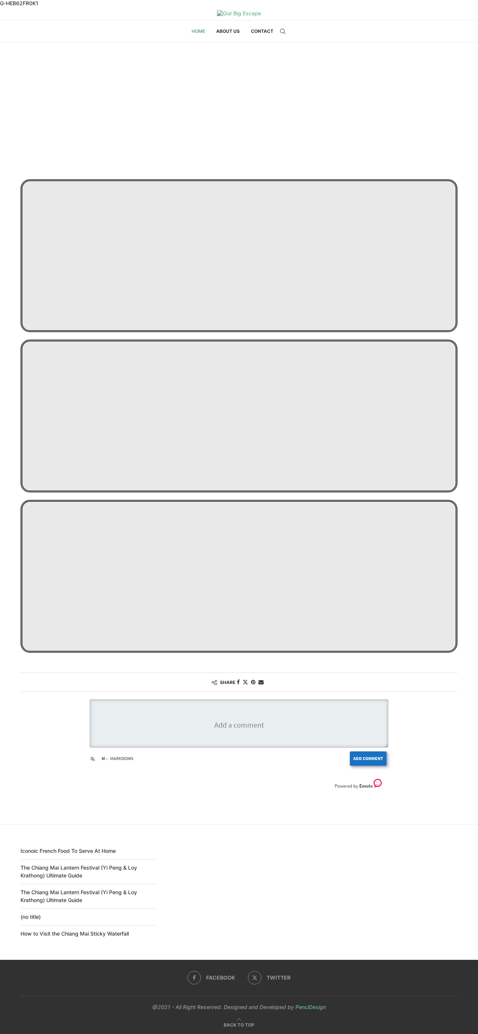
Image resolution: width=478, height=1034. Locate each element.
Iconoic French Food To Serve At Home (68, 851)
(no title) (31, 917)
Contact (262, 31)
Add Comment (368, 758)
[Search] (282, 31)
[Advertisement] (239, 117)
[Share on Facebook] (238, 682)
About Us (228, 31)
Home (198, 31)
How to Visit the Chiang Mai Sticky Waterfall (75, 933)
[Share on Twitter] (245, 682)
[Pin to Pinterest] (253, 682)
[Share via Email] (261, 682)
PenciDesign (310, 1007)
